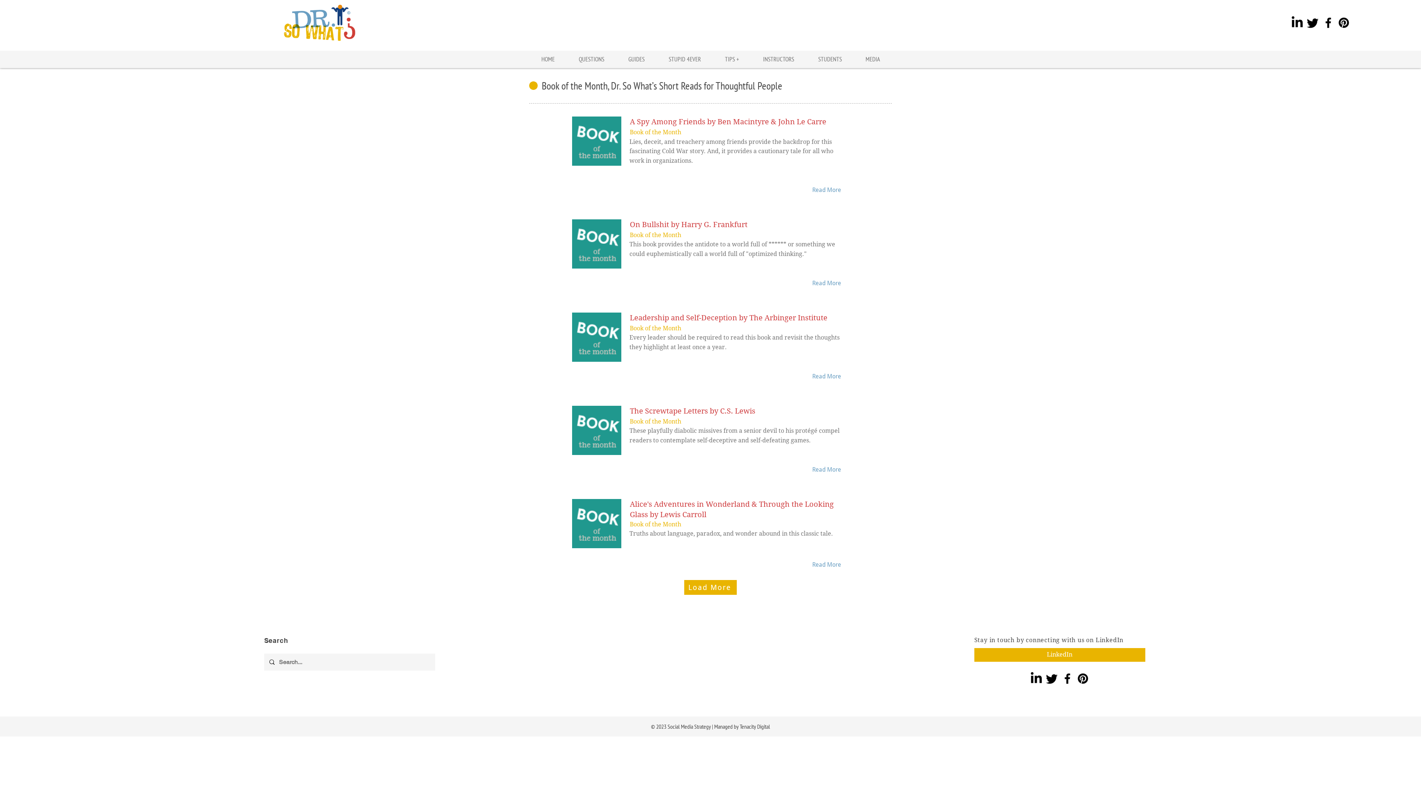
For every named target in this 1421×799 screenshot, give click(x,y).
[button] (732, 59)
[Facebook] (1328, 23)
